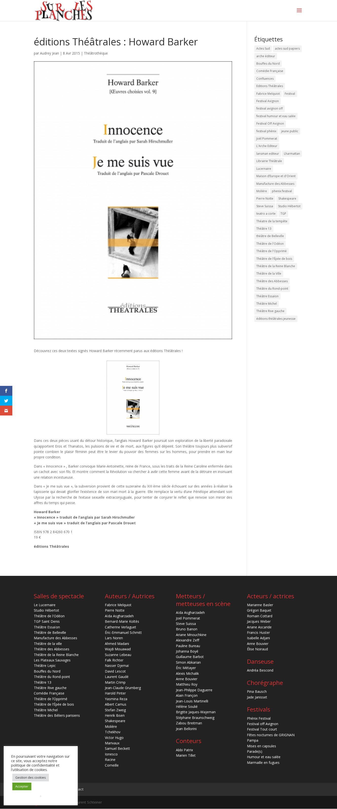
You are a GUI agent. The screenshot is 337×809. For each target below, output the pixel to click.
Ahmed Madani (117, 643)
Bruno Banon (186, 629)
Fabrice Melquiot (268, 94)
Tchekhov (112, 732)
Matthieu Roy (186, 684)
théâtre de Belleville (270, 236)
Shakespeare (287, 198)
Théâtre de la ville (48, 643)
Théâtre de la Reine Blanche (275, 266)
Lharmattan (292, 153)
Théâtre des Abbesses (272, 281)
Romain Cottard (259, 616)
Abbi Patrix (184, 750)
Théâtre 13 (263, 228)
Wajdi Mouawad (118, 649)
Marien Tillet (186, 755)
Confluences (265, 78)
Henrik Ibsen (115, 715)
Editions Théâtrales (269, 86)
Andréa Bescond (260, 670)
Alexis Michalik (187, 673)
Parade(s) (254, 751)
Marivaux (112, 743)
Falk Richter (114, 660)
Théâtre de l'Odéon (270, 244)
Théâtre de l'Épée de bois (274, 259)
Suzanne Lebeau (118, 654)
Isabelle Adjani (258, 638)
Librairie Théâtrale (269, 161)
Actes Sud (263, 48)
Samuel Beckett (117, 748)
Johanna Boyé (187, 651)
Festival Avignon (267, 101)
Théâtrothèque (96, 53)
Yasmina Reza (116, 698)
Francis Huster (258, 632)
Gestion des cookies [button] (30, 777)
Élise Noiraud (257, 649)
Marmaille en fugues (263, 762)
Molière (261, 191)
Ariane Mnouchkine (191, 634)
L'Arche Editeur (266, 146)
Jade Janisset (257, 697)
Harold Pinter (115, 693)
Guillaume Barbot (190, 656)
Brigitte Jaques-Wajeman (196, 712)
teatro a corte (266, 213)
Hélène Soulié (187, 706)
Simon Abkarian (188, 662)
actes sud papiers (287, 48)
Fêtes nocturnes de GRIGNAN (271, 735)
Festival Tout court (262, 729)
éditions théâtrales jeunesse (276, 319)
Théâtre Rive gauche (270, 311)
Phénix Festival (259, 718)
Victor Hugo (114, 737)
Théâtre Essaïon (267, 296)
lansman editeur (267, 153)
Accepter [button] (21, 786)
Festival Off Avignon (270, 123)
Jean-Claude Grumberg (123, 687)
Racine (110, 759)
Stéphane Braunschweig (195, 717)
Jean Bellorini (186, 728)
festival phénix (266, 131)
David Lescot (115, 671)
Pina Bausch (257, 691)
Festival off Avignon (262, 723)
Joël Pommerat (266, 138)
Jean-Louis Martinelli (192, 701)
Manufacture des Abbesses (275, 184)
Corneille (112, 765)
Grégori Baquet (259, 610)
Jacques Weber (259, 621)
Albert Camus (115, 704)
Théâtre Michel (266, 303)
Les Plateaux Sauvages (52, 660)
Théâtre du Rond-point (272, 288)
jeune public (289, 131)
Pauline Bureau (188, 645)
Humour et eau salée (264, 756)
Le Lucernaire (45, 604)
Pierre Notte (264, 198)
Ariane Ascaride (259, 627)
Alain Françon (187, 695)
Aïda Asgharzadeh (119, 616)
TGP (283, 213)
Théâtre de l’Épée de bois (54, 704)
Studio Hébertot (289, 206)
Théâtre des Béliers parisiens (57, 715)
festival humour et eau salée (276, 116)
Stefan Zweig (115, 710)
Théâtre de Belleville (50, 632)
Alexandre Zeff (187, 640)
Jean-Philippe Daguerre (194, 690)
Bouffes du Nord (268, 63)
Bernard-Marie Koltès (122, 621)
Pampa (252, 740)
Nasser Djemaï (117, 665)
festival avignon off (269, 108)
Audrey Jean (49, 53)
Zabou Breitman (189, 723)
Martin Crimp (115, 682)
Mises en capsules (261, 746)
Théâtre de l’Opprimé (50, 698)
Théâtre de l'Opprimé (271, 251)
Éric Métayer (186, 667)
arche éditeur (265, 56)
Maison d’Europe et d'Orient (276, 176)
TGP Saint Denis (47, 621)
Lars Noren (114, 638)
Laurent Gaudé (117, 676)
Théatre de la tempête (271, 221)
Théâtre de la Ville (268, 273)
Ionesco (111, 754)
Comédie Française (269, 71)
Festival (290, 94)
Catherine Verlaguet (120, 627)
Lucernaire (263, 169)
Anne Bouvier (186, 679)
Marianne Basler (260, 604)
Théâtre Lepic (45, 665)
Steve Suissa (264, 206)
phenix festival (282, 191)
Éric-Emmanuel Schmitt (123, 632)
